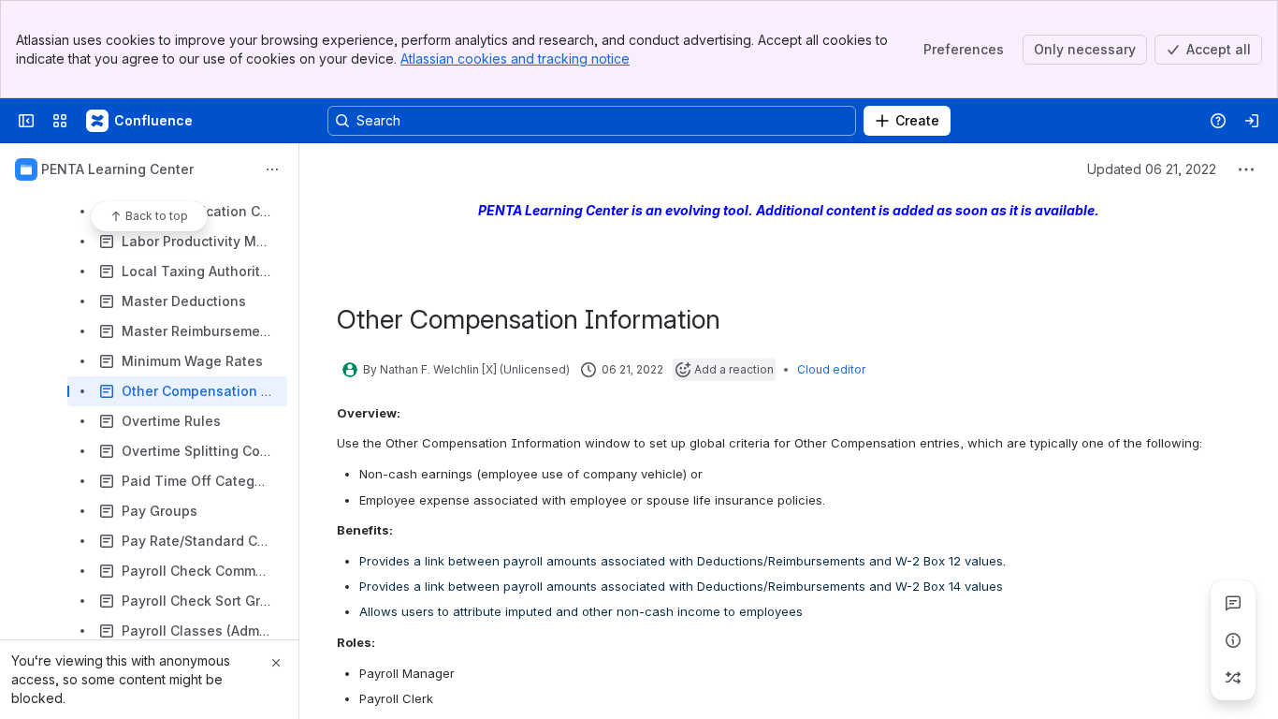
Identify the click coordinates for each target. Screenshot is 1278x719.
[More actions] (272, 169)
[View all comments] (1233, 603)
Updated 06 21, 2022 (1151, 169)
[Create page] (1233, 678)
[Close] (276, 663)
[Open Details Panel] (1233, 640)
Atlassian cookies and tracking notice (515, 58)
